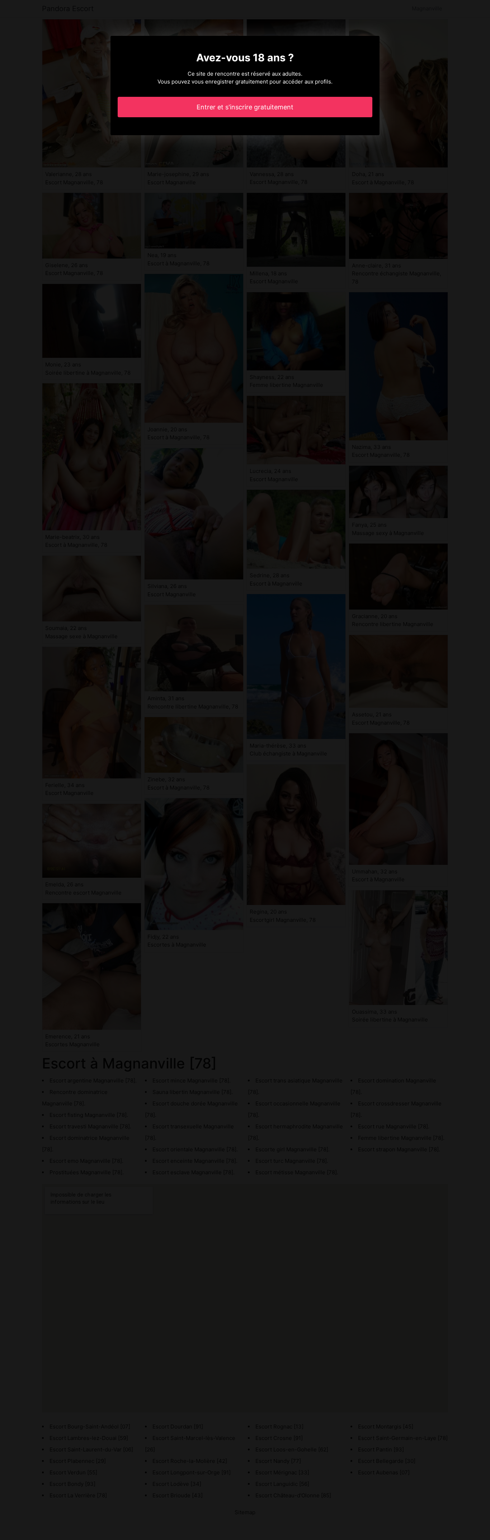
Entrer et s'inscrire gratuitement (245, 107)
